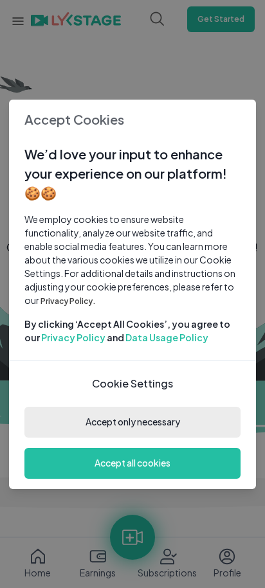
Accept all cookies (132, 462)
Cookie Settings (132, 383)
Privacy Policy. (68, 301)
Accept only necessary (133, 421)
